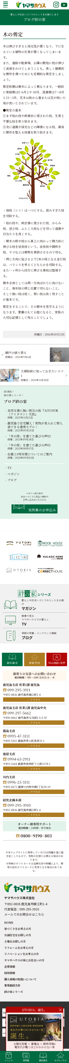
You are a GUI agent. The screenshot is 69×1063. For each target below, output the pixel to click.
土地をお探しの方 (15, 941)
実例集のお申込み (42, 509)
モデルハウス (60, 1060)
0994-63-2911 (18, 759)
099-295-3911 (18, 689)
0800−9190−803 (36, 836)
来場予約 (34, 663)
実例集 (26, 1060)
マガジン (13, 474)
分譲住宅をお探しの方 (17, 935)
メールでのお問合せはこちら (24, 914)
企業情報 (9, 966)
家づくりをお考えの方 (17, 929)
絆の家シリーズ (13, 992)
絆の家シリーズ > (13, 395)
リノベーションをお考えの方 (21, 954)
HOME (8, 922)
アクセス (35, 699)
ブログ (12, 480)
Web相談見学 (56, 663)
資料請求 (12, 663)
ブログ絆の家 (15, 401)
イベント (8, 1060)
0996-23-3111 (18, 782)
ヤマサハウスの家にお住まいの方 (24, 960)
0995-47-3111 (18, 735)
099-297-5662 (19, 712)
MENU (5, 5)
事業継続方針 (12, 985)
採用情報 (9, 973)
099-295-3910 (19, 805)
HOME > (9, 391)
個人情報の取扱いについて (20, 979)
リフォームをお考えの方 (19, 948)
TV (9, 468)
